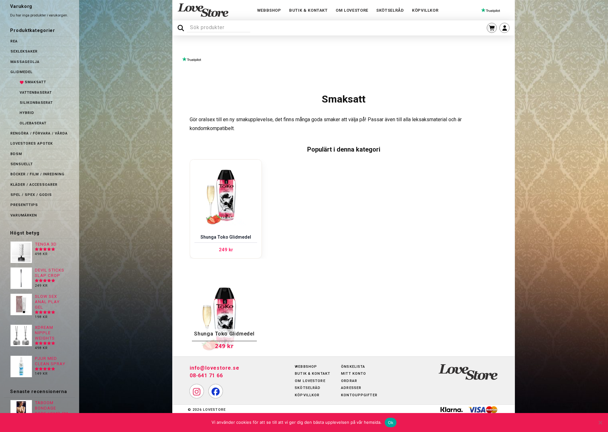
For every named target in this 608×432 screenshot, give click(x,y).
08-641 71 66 (206, 376)
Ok (391, 422)
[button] (492, 28)
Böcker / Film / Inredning (37, 174)
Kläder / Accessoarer (34, 185)
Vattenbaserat (36, 93)
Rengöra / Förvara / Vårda (39, 133)
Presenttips (24, 205)
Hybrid (27, 113)
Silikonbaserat (36, 103)
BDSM (16, 154)
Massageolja (25, 62)
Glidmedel (21, 72)
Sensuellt (21, 164)
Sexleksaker (24, 51)
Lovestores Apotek (31, 143)
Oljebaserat (33, 123)
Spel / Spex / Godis (31, 195)
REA (14, 41)
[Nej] (600, 422)
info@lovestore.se (214, 368)
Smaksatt (35, 82)
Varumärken (23, 215)
